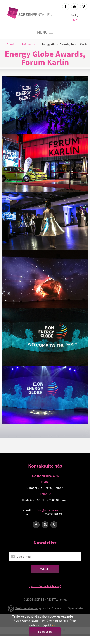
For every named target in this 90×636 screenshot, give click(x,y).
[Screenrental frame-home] (29, 13)
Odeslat (45, 569)
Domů (11, 44)
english (74, 19)
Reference (28, 44)
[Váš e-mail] (12, 556)
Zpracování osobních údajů (45, 586)
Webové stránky (26, 608)
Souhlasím (45, 632)
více (54, 625)
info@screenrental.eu (49, 510)
